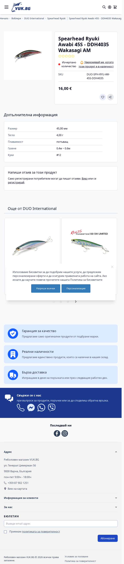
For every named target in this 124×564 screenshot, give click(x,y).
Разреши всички (45, 288)
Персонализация (76, 288)
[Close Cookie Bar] (112, 267)
